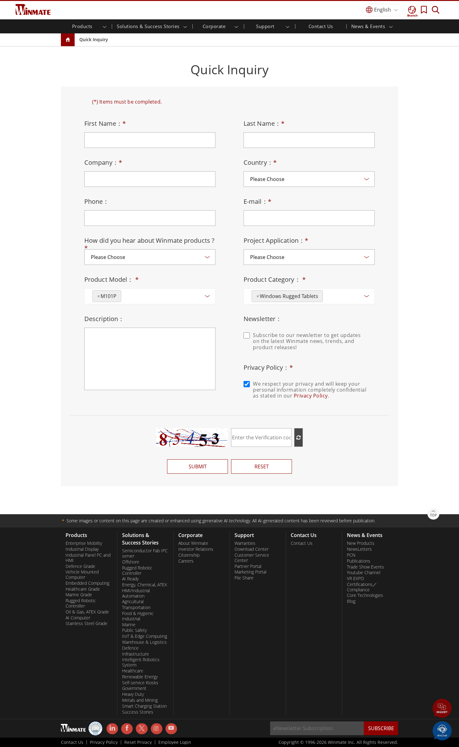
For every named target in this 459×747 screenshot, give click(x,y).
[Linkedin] (112, 728)
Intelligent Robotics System (141, 662)
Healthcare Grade (83, 589)
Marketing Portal (250, 572)
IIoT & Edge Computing (144, 636)
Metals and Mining (140, 700)
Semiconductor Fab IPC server (145, 553)
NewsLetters (359, 549)
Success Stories (137, 712)
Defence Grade (80, 566)
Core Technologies (365, 595)
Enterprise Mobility (84, 543)
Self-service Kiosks (140, 683)
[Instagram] (156, 729)
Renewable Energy (140, 677)
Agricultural (133, 601)
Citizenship (189, 555)
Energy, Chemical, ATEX (144, 585)
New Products (360, 543)
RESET (261, 466)
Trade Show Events (365, 567)
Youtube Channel (363, 572)
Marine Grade (79, 595)
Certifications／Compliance (362, 587)
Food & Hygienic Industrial (138, 616)
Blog (351, 601)
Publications (358, 561)
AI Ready (130, 579)
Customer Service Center (251, 557)
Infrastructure (135, 654)
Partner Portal (247, 566)
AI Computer (78, 618)
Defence (130, 648)
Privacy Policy (311, 395)
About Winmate (193, 543)
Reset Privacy (138, 742)
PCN (351, 555)
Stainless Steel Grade (86, 623)
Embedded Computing (87, 583)
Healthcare (132, 671)
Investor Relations (195, 549)
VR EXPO (355, 578)
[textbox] (124, 294)
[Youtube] (171, 728)
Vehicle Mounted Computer (82, 574)
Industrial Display (82, 549)
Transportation (136, 607)
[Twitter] (142, 728)
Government (134, 688)
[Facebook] (127, 728)
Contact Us (320, 26)
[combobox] (150, 296)
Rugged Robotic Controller (81, 603)
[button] (442, 709)
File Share (244, 578)
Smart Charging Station (144, 706)
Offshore (130, 562)
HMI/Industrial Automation (136, 593)
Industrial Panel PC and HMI (88, 557)
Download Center (251, 549)
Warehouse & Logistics (144, 642)
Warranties (244, 543)
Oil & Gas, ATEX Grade (87, 612)
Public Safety (134, 630)
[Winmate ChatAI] (442, 730)
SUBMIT (198, 466)
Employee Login (174, 742)
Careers (186, 561)
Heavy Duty (133, 694)
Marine (129, 624)
